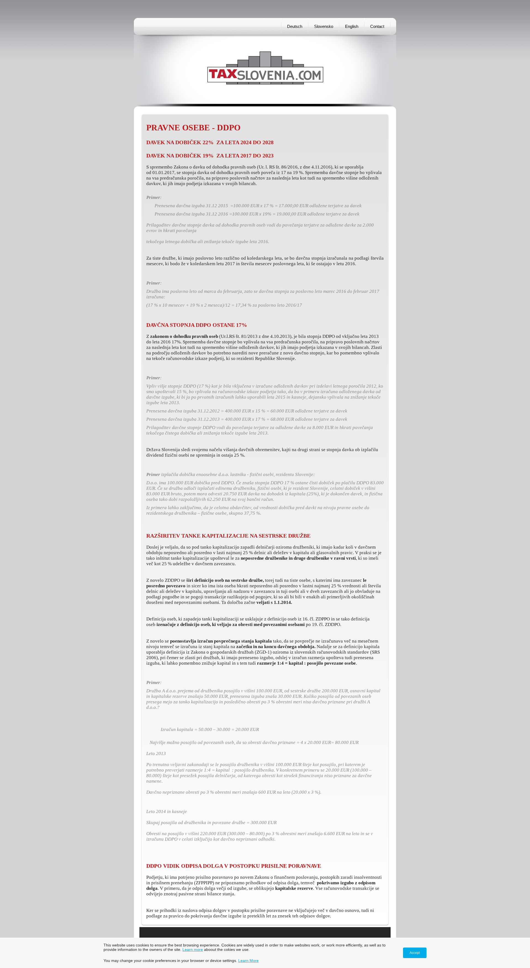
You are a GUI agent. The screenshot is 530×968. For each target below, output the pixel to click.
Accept (415, 953)
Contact (377, 26)
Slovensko (323, 26)
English (351, 26)
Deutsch (294, 26)
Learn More (248, 960)
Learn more (192, 949)
